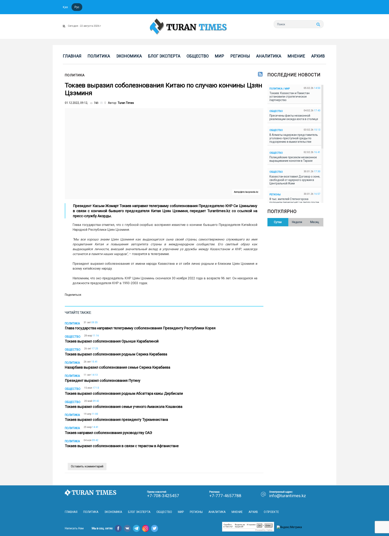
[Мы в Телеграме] (136, 528)
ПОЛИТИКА (75, 75)
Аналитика (268, 56)
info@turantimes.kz (287, 495)
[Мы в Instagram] (145, 528)
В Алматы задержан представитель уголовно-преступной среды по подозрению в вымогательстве (293, 138)
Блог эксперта (164, 56)
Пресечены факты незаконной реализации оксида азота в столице (294, 117)
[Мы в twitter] (154, 528)
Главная (72, 56)
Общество (198, 56)
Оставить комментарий (87, 466)
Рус (77, 7)
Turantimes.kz (218, 211)
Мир (219, 56)
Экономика (129, 56)
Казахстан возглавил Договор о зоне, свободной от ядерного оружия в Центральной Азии (294, 180)
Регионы (240, 56)
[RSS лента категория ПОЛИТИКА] (260, 74)
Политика (99, 56)
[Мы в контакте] (127, 528)
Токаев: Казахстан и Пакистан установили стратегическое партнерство (289, 96)
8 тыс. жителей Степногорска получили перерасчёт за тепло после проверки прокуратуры (294, 202)
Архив (318, 56)
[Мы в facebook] (118, 528)
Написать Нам (74, 528)
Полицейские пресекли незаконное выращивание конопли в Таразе (293, 159)
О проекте (271, 512)
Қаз (65, 7)
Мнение (296, 56)
